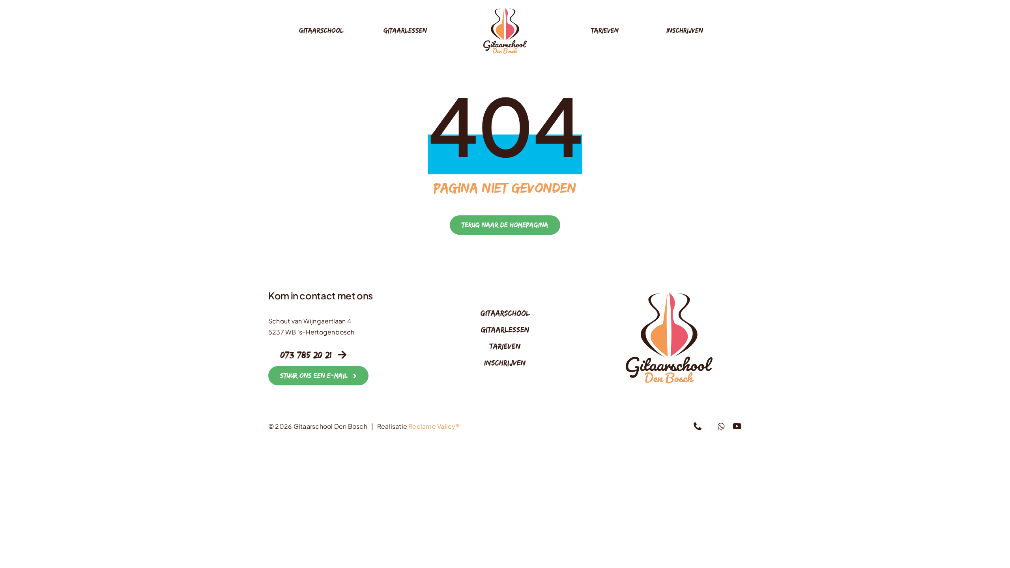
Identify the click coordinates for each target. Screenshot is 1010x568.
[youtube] (737, 426)
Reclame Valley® (434, 426)
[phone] (697, 426)
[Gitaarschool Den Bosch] (505, 11)
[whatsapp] (721, 426)
